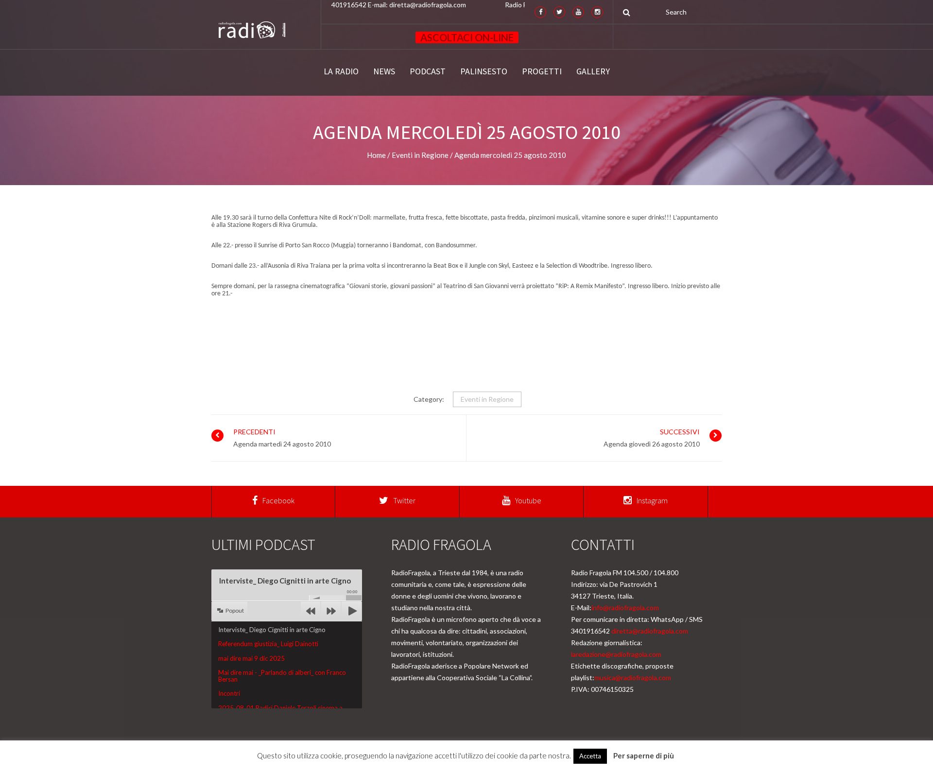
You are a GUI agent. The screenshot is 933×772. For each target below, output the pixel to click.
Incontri (229, 693)
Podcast (428, 71)
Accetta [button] (590, 756)
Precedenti (254, 432)
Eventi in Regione (487, 399)
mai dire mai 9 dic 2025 (251, 658)
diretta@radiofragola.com (649, 631)
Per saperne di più (643, 755)
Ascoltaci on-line (467, 37)
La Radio (341, 71)
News (384, 71)
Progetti (542, 71)
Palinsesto (483, 71)
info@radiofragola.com (625, 607)
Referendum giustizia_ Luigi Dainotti (268, 644)
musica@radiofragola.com (632, 677)
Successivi (680, 432)
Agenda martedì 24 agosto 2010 (282, 444)
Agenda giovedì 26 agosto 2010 (652, 444)
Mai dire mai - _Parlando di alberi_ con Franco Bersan (282, 676)
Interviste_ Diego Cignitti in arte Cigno (272, 630)
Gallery (593, 71)
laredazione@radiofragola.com (616, 654)
